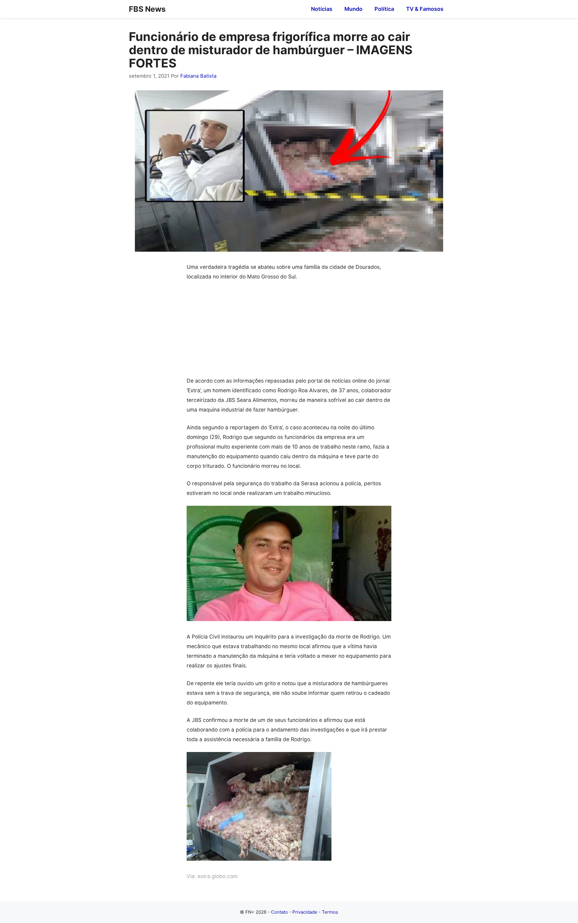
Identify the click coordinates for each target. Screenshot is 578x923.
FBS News (147, 9)
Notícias (321, 9)
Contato (279, 912)
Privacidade (304, 912)
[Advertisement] (289, 331)
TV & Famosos (424, 9)
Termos (330, 912)
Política (384, 9)
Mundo (353, 9)
